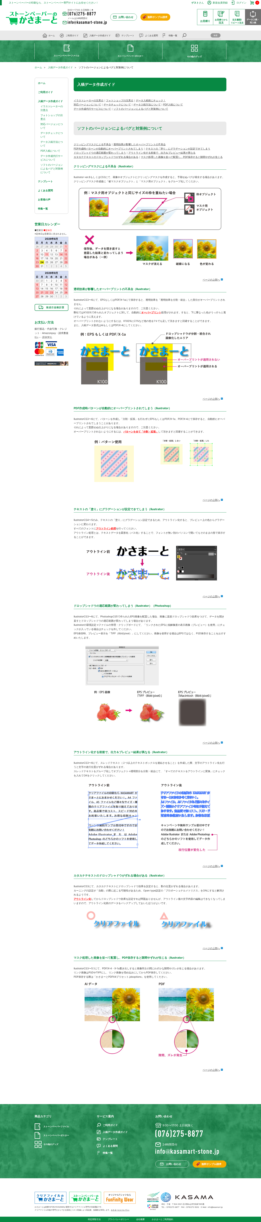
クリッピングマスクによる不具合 (92, 144)
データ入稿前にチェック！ (151, 100)
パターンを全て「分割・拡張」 (140, 431)
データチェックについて (117, 104)
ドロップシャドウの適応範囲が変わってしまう (100, 152)
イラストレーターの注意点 (89, 100)
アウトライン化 (82, 898)
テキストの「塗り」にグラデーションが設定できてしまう (178, 148)
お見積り (205, 20)
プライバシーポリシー (118, 1219)
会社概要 (140, 1219)
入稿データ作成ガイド (100, 35)
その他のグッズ (194, 56)
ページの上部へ (211, 279)
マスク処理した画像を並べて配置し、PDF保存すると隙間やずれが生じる (182, 156)
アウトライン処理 (106, 528)
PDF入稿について (173, 104)
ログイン (241, 2)
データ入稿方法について (147, 104)
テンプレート (127, 35)
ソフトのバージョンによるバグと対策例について (140, 108)
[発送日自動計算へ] (51, 307)
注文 (221, 21)
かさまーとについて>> (120, 1210)
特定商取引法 (94, 1219)
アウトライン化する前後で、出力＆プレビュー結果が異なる (161, 152)
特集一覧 (173, 35)
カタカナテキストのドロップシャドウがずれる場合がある (106, 156)
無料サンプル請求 (157, 16)
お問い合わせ (125, 16)
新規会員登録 (220, 2)
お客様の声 (44, 199)
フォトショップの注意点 (119, 100)
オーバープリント (151, 312)
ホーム (51, 35)
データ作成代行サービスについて (92, 108)
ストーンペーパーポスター (130, 56)
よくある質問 (151, 35)
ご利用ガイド (72, 35)
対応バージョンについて (87, 104)
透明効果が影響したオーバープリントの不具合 (139, 144)
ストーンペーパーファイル (66, 55)
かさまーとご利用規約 (162, 1219)
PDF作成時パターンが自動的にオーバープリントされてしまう (108, 148)
